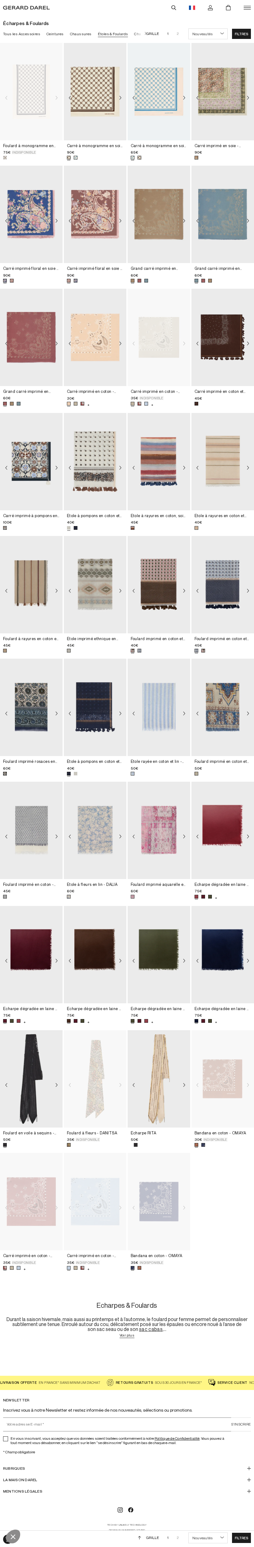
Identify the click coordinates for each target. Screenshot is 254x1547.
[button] (241, 34)
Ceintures (55, 34)
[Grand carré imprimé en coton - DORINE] (159, 214)
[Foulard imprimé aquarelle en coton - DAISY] (159, 830)
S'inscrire (241, 1424)
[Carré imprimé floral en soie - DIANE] (31, 214)
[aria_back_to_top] (139, 1538)
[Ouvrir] (247, 7)
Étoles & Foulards (113, 34)
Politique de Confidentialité (177, 1438)
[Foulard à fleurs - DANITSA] (95, 1079)
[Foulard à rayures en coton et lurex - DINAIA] (31, 584)
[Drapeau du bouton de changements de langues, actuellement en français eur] (192, 8)
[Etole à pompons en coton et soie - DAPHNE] (95, 461)
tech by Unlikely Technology (127, 1525)
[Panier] (228, 7)
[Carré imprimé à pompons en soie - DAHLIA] (31, 461)
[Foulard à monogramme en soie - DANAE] (31, 91)
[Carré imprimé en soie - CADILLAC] (222, 91)
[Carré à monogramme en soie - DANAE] (95, 91)
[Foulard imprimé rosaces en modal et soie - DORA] (31, 707)
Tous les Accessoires (21, 34)
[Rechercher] (174, 7)
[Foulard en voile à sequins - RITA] (31, 1079)
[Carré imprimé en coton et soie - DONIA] (222, 337)
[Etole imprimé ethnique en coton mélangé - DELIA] (95, 584)
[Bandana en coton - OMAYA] (222, 1079)
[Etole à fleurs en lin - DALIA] (95, 830)
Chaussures (81, 34)
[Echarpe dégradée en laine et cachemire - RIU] (222, 830)
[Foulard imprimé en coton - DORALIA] (31, 830)
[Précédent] (6, 97)
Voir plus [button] (127, 1335)
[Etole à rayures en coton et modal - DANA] (222, 461)
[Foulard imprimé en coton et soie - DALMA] (159, 584)
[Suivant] (144, 34)
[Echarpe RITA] (159, 1079)
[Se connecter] (210, 7)
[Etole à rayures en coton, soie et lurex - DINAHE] (159, 461)
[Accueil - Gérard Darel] (26, 7)
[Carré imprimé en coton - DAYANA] (95, 337)
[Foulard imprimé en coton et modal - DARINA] (222, 707)
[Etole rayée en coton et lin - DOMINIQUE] (159, 707)
